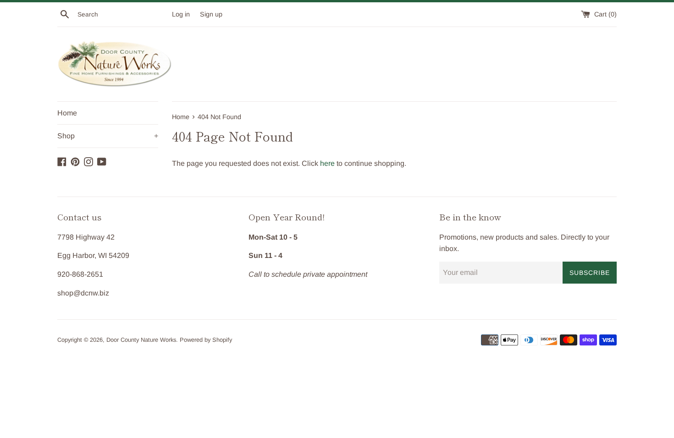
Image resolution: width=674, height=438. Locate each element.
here (327, 163)
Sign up (211, 14)
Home (67, 113)
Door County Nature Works (141, 339)
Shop (107, 136)
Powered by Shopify (206, 339)
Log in (181, 14)
